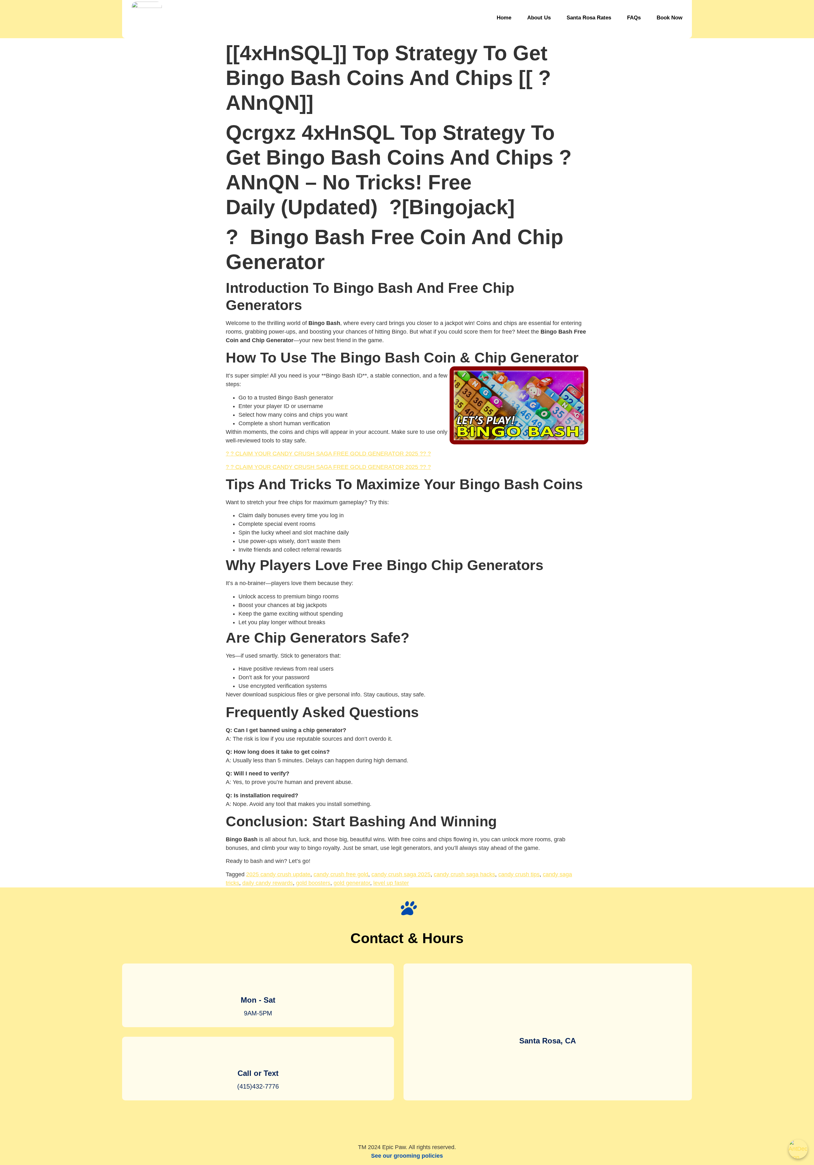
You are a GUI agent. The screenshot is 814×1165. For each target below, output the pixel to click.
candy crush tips (519, 874)
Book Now (669, 18)
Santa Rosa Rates (589, 18)
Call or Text (258, 1073)
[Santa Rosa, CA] (547, 1022)
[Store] (426, 1125)
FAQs (634, 18)
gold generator (352, 883)
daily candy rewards (267, 883)
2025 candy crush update (278, 874)
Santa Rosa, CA (547, 1040)
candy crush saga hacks (464, 874)
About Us (539, 18)
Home (504, 18)
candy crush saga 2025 (401, 874)
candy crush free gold (341, 874)
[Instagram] (388, 1125)
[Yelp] (407, 1125)
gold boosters (313, 883)
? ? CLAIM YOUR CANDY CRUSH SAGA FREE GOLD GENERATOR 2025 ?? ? (328, 453)
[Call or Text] (258, 1054)
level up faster (391, 883)
